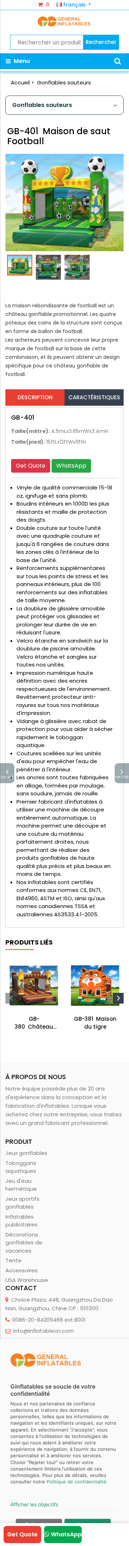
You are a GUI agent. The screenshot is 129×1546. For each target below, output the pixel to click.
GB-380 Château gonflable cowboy (34, 1023)
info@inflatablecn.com (43, 1331)
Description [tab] (35, 397)
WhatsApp (71, 466)
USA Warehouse (26, 1280)
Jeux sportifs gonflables (22, 1203)
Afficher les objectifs (34, 1504)
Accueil (20, 82)
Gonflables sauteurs (64, 82)
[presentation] (10, 998)
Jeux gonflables (26, 1153)
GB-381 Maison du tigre (95, 1023)
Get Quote (31, 466)
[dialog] (64, 1442)
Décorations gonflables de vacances (23, 1242)
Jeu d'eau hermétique (21, 1185)
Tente (13, 1260)
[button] (117, 61)
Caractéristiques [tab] (94, 397)
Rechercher (101, 42)
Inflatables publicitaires (21, 1221)
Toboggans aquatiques (20, 1167)
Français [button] (74, 4)
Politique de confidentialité (76, 1481)
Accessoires (21, 1270)
